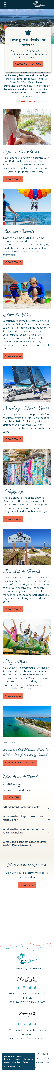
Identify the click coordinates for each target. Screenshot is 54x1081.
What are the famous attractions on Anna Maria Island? (23, 831)
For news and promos (27, 864)
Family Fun (16, 314)
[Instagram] (24, 987)
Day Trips (15, 661)
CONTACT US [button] (13, 798)
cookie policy (22, 1062)
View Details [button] (14, 180)
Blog (45, 1054)
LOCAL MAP (10, 743)
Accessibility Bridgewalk (35, 1058)
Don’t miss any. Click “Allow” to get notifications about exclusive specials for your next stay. (28, 54)
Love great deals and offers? (28, 42)
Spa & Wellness (21, 151)
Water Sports (19, 231)
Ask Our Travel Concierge (20, 779)
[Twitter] (29, 987)
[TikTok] (35, 987)
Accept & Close (12, 1066)
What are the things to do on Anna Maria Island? (23, 818)
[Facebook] (18, 987)
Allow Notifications (28, 64)
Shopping (13, 491)
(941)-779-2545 (36, 1038)
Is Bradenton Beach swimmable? (21, 807)
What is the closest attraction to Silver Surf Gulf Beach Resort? (24, 844)
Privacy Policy (41, 1063)
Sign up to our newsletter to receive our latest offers (27, 874)
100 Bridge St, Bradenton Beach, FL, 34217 (27, 1032)
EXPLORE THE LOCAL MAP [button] (20, 763)
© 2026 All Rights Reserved (27, 968)
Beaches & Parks (21, 571)
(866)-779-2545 (17, 1038)
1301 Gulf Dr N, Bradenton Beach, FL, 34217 (27, 995)
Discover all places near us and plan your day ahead (26, 752)
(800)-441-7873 (17, 1002)
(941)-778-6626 (36, 1002)
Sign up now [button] (28, 886)
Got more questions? (16, 790)
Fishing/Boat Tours (26, 408)
